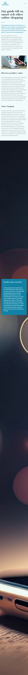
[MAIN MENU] (25, 3)
